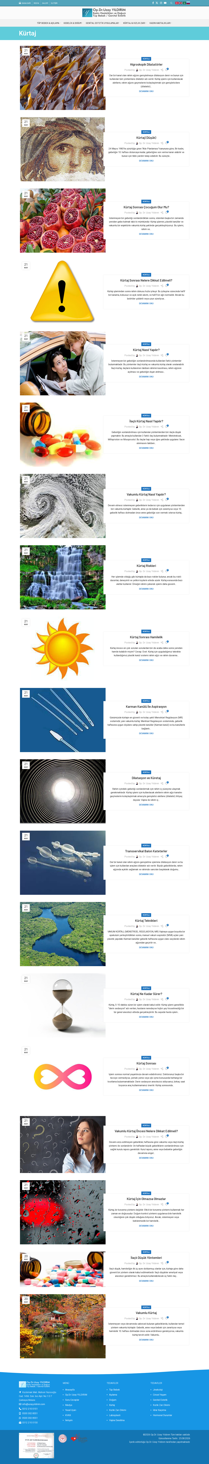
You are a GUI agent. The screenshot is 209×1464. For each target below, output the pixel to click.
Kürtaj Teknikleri (146, 920)
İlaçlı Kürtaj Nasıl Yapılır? (146, 421)
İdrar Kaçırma (159, 1410)
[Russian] (188, 3)
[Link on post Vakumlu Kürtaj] (63, 1326)
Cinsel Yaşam (159, 1394)
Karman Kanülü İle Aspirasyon (146, 706)
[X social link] (157, 3)
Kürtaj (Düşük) (146, 137)
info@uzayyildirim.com (33, 1404)
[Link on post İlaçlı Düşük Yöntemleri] (63, 1269)
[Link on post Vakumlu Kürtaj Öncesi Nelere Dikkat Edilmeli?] (63, 1144)
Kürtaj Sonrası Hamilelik (146, 637)
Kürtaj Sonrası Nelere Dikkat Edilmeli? (146, 280)
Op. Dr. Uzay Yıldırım (149, 70)
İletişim (69, 1420)
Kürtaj (146, 59)
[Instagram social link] (161, 3)
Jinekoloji (158, 1389)
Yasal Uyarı (70, 1410)
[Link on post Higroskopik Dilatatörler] (63, 78)
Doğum (112, 1400)
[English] (181, 3)
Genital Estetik (160, 1400)
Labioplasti (114, 1415)
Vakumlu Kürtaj (146, 1313)
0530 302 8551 (30, 1413)
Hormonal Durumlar (162, 1415)
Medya (68, 1405)
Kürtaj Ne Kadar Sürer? (146, 994)
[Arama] (171, 3)
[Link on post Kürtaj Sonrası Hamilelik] (63, 649)
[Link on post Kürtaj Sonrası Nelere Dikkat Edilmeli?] (63, 292)
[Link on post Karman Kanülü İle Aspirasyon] (63, 720)
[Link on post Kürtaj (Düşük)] (63, 149)
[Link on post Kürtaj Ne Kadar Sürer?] (63, 1005)
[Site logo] (104, 12)
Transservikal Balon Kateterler (146, 851)
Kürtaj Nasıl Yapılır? (146, 350)
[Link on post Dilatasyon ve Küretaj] (63, 791)
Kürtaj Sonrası (146, 1063)
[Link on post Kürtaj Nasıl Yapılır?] (63, 363)
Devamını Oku (146, 91)
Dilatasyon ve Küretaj (146, 778)
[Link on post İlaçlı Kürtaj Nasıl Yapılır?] (63, 435)
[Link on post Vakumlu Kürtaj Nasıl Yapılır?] (63, 506)
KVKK (68, 1415)
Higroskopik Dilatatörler (146, 64)
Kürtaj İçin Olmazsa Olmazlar (146, 1199)
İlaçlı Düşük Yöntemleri (146, 1257)
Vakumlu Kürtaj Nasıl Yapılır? (146, 494)
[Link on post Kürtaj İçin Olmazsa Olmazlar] (63, 1212)
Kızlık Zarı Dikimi (117, 1410)
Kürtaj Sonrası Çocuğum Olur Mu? (146, 207)
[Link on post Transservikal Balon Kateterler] (63, 863)
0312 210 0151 (30, 1408)
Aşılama (113, 1394)
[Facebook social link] (153, 3)
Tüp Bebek (114, 1389)
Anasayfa (70, 1389)
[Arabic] (184, 3)
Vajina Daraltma (117, 1420)
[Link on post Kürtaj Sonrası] (63, 1077)
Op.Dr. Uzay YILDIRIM (76, 1394)
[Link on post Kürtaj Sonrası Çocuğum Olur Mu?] (63, 220)
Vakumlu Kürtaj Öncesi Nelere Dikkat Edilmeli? (146, 1131)
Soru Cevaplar (72, 1400)
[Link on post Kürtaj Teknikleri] (63, 934)
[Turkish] (177, 3)
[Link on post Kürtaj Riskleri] (63, 577)
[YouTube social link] (165, 3)
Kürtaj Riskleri (146, 565)
